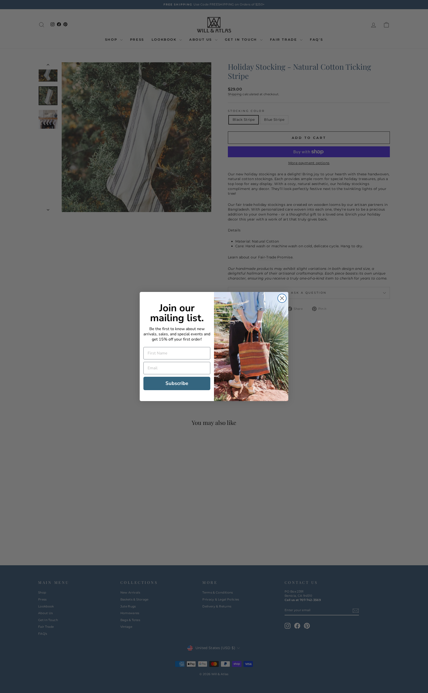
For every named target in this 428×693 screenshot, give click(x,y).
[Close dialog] (282, 298)
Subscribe (176, 383)
